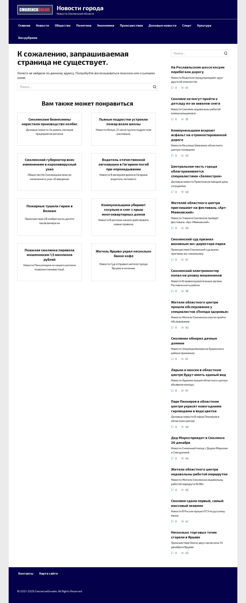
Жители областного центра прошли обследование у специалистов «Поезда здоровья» (200, 306)
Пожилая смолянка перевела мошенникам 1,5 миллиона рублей (49, 254)
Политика (83, 25)
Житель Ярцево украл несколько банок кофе (123, 253)
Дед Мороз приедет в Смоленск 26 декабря (198, 440)
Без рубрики (27, 37)
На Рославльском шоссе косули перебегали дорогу (197, 69)
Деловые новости (162, 25)
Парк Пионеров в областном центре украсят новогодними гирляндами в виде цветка (196, 406)
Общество (63, 25)
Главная (24, 25)
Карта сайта (48, 573)
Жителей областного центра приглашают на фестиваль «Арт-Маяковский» (199, 207)
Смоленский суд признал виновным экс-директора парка (198, 241)
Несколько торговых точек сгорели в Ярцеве (194, 534)
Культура (204, 25)
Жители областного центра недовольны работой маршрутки (199, 471)
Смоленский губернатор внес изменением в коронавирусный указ (49, 164)
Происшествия (131, 25)
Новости (42, 25)
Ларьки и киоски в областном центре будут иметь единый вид (198, 372)
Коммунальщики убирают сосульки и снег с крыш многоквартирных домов (123, 209)
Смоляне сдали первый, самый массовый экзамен (197, 503)
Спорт (186, 25)
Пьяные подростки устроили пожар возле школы (123, 121)
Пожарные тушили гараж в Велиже (50, 208)
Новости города (80, 7)
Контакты (25, 573)
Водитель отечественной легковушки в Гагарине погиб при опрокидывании (123, 164)
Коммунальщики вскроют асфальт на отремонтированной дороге (199, 135)
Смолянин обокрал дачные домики (194, 340)
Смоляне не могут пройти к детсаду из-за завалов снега (195, 100)
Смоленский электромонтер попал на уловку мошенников (196, 272)
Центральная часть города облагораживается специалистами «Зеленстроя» (196, 171)
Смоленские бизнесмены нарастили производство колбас (49, 121)
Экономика (105, 25)
